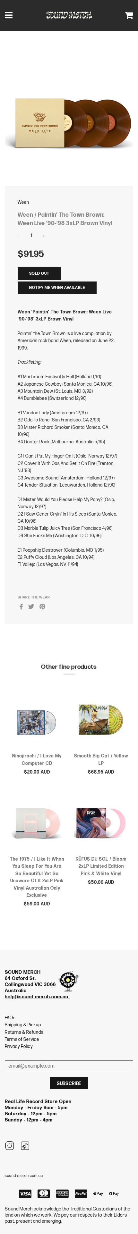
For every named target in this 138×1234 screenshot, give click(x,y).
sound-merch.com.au (24, 1175)
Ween (23, 202)
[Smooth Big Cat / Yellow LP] (101, 720)
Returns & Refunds (24, 1032)
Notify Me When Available (57, 287)
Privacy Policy (19, 1046)
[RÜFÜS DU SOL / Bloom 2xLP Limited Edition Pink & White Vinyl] (101, 824)
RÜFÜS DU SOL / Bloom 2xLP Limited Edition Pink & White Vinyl (101, 866)
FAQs (10, 1018)
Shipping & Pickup (23, 1025)
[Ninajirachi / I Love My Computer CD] (37, 720)
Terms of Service (22, 1039)
